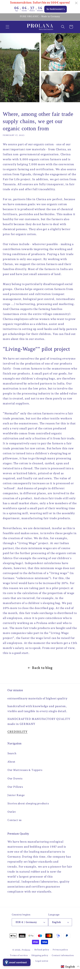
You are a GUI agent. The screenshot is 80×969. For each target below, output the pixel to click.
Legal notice (41, 961)
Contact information (63, 955)
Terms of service (19, 955)
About (11, 761)
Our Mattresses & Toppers (24, 769)
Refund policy (41, 949)
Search (12, 753)
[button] (7, 27)
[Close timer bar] (76, 2)
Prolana (26, 950)
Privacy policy (60, 949)
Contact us (14, 820)
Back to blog (42, 668)
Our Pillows (15, 786)
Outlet (11, 811)
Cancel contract (17, 962)
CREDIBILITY (17, 731)
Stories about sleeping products (28, 803)
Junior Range (16, 795)
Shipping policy (39, 955)
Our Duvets (15, 778)
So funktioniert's (56, 9)
